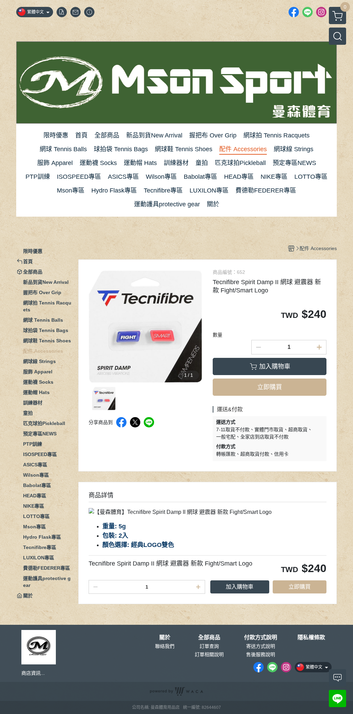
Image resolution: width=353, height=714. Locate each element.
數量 (217, 335)
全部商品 (209, 637)
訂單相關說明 (209, 654)
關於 (164, 637)
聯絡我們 (164, 646)
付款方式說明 (260, 637)
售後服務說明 (260, 654)
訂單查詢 (209, 646)
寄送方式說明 (260, 646)
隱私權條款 (311, 637)
